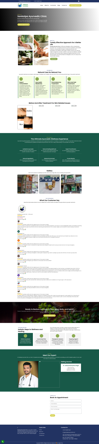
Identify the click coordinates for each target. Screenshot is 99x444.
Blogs (59, 5)
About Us (47, 5)
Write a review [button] (20, 218)
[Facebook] (78, 1)
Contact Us (64, 5)
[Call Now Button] (2, 441)
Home (41, 5)
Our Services (53, 5)
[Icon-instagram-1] (81, 1)
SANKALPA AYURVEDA (25, 5)
